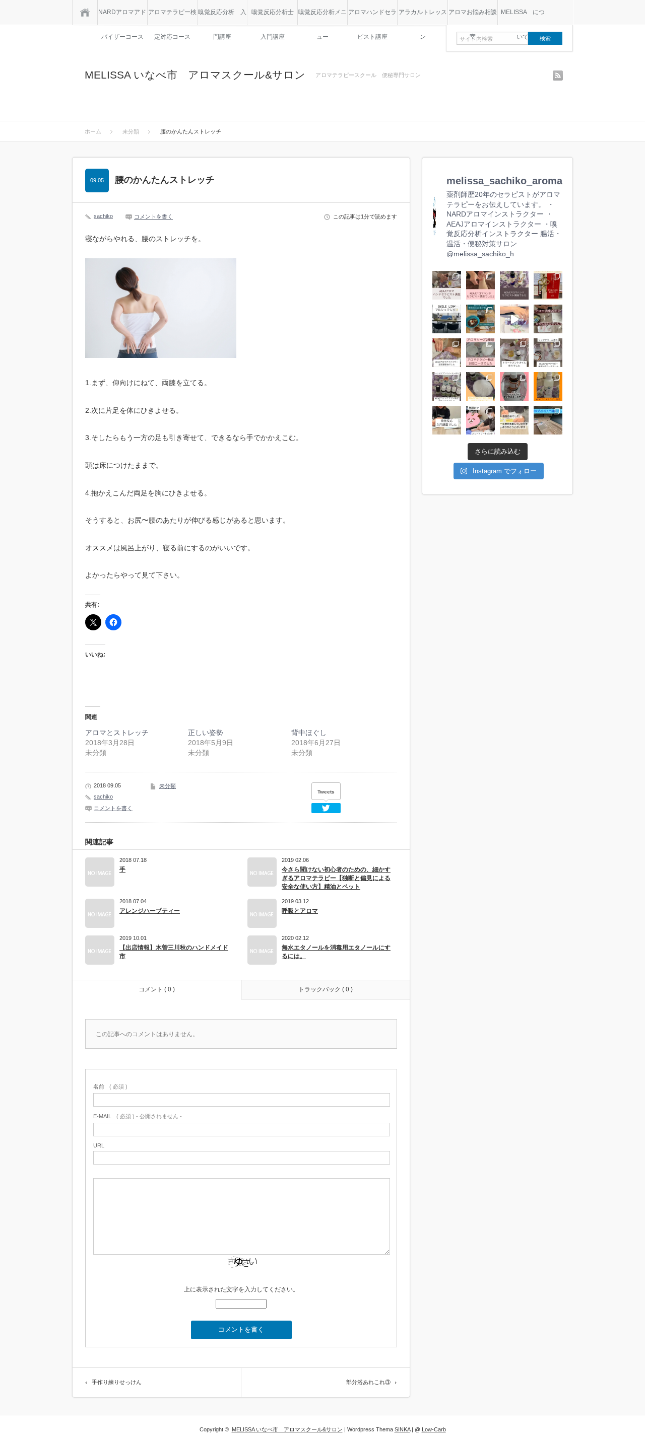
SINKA (402, 1429)
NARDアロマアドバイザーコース (122, 17)
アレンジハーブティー (149, 910)
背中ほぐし (309, 733)
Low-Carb (434, 1429)
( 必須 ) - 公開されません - (137, 1116)
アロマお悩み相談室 (472, 17)
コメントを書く (153, 216)
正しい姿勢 (205, 733)
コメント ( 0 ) (157, 989)
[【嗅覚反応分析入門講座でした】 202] (446, 420)
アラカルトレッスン (423, 17)
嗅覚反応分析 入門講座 (222, 17)
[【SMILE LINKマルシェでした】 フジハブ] (446, 319)
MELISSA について (523, 17)
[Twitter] (326, 808)
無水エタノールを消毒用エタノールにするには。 (336, 952)
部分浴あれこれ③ (368, 1382)
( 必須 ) (110, 1086)
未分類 (167, 786)
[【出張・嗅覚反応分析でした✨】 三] (514, 319)
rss (558, 75)
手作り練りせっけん (117, 1382)
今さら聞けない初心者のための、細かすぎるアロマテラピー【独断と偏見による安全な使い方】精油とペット (336, 878)
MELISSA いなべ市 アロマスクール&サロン (195, 75)
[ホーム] (85, 12)
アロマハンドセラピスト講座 (372, 17)
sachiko (103, 216)
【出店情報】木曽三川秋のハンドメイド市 (173, 952)
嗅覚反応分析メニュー (322, 17)
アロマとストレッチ (117, 733)
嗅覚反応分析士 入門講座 (274, 17)
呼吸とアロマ (300, 910)
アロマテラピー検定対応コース (172, 17)
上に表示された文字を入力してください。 (241, 1289)
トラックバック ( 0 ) (325, 989)
